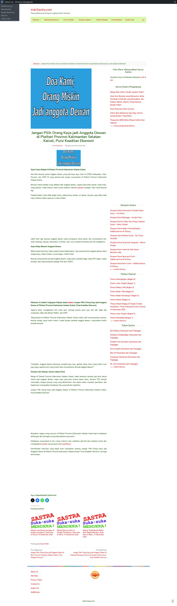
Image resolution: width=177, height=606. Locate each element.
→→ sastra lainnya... (118, 269)
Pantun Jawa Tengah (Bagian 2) (122, 313)
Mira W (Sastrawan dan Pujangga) (123, 352)
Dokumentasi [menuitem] (6, 9)
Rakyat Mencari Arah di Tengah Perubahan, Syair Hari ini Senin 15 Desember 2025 (68, 532)
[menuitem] (2, 2)
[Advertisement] (88, 42)
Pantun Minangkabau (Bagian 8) (122, 279)
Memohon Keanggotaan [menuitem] (24, 2)
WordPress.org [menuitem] (6, 6)
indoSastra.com (41, 10)
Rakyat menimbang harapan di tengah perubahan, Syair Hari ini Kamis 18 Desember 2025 (42, 532)
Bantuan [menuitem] (4, 15)
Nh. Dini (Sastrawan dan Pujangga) (124, 364)
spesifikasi (66, 444)
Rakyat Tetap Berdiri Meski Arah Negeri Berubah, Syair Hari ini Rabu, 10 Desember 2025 (93, 533)
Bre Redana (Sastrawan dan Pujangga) (125, 330)
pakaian (81, 187)
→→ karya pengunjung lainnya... (123, 125)
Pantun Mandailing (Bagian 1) (121, 317)
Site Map (34, 575)
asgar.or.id (35, 588)
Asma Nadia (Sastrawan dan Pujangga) (125, 348)
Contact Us (35, 584)
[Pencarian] (143, 20)
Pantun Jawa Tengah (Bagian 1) (122, 283)
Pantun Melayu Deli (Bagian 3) (122, 287)
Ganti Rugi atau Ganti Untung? (122, 108)
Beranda (36, 64)
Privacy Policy (36, 579)
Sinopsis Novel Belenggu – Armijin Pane (126, 217)
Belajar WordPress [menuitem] (8, 12)
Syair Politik (44, 544)
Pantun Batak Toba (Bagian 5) (122, 291)
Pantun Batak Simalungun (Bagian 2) (124, 295)
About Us (34, 571)
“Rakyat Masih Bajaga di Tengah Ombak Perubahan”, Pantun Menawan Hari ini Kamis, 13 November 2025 (128, 306)
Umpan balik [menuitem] (5, 19)
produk (44, 444)
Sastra (71, 302)
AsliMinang (35, 592)
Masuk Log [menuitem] (9, 2)
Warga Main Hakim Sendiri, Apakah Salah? (127, 92)
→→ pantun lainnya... (118, 320)
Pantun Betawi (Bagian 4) (120, 299)
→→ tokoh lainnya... (118, 366)
